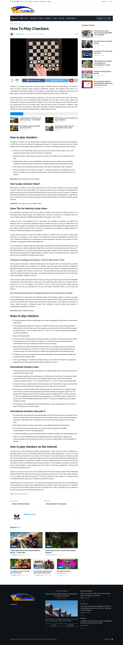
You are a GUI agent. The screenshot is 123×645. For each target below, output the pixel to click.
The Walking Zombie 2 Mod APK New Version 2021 (30, 127)
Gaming (20, 24)
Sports (49, 1)
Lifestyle (30, 1)
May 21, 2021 (23, 122)
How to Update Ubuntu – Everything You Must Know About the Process (103, 83)
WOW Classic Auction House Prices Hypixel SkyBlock (66, 119)
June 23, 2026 (84, 625)
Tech (26, 18)
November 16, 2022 (62, 575)
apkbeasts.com (20, 34)
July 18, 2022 (98, 37)
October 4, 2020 (99, 87)
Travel (55, 18)
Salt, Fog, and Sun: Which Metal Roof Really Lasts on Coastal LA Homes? (61, 595)
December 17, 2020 (32, 34)
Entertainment (43, 1)
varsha (54, 625)
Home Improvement (61, 591)
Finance (41, 18)
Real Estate (33, 18)
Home (21, 1)
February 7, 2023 (99, 55)
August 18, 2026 (85, 598)
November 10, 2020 (99, 75)
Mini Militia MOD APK (63, 571)
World (25, 1)
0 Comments (70, 625)
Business (36, 1)
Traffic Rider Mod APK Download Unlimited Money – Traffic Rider (30, 119)
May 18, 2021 (59, 122)
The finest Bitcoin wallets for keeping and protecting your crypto (103, 63)
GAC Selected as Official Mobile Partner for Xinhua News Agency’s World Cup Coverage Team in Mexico (95, 608)
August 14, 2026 (85, 612)
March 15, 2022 (99, 67)
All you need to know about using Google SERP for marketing (103, 33)
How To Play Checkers (20, 494)
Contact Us (14, 18)
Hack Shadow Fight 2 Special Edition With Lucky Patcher (64, 127)
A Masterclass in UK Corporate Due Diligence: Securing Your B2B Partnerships (96, 622)
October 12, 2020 (99, 45)
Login (104, 1)
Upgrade (111, 1)
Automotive (84, 604)
